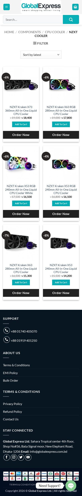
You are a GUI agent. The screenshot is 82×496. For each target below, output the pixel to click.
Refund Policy (12, 411)
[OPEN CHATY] (70, 485)
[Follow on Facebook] (6, 457)
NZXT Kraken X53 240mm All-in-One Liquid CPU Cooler (61, 268)
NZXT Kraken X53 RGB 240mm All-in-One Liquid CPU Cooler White (21, 189)
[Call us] (6, 330)
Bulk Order (10, 380)
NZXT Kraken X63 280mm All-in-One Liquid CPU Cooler (21, 268)
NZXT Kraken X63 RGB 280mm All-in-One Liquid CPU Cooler (61, 110)
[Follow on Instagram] (14, 457)
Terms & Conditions (16, 365)
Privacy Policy (12, 404)
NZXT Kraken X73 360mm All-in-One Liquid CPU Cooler (21, 110)
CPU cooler (55, 32)
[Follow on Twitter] (21, 457)
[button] (6, 7)
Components (29, 32)
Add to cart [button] (21, 124)
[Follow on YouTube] (28, 457)
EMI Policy (10, 373)
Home (9, 32)
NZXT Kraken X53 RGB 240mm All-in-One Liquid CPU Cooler (61, 189)
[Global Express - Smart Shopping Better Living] (41, 7)
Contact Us (11, 419)
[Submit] (71, 19)
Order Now (20, 135)
